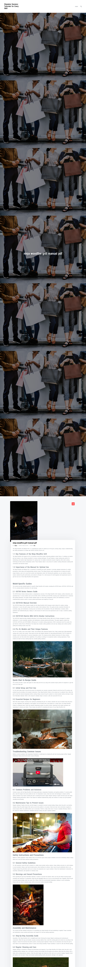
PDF (34, 545)
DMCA (76, 6)
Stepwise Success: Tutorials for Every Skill (11, 6)
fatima (16, 545)
